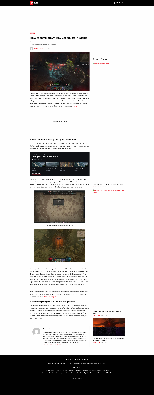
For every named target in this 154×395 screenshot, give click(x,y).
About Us (60, 2)
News (41, 3)
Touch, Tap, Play (84, 373)
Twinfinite (58, 370)
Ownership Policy (92, 363)
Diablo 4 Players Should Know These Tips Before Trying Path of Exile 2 (108, 339)
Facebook (70, 359)
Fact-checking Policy (80, 363)
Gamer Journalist (46, 373)
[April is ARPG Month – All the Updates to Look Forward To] (109, 249)
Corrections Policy (59, 363)
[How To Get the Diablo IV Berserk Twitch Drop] (109, 123)
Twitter (78, 359)
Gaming (32, 33)
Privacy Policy (102, 363)
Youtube (85, 359)
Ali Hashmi (96, 187)
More (61, 3)
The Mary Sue (75, 373)
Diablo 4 (75, 106)
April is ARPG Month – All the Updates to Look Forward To (107, 312)
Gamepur (65, 370)
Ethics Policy (69, 363)
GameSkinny (55, 373)
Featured (46, 3)
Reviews (55, 3)
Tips (51, 3)
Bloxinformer (101, 373)
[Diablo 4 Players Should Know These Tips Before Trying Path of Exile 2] (109, 327)
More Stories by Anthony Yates (52, 344)
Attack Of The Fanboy (75, 370)
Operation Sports (65, 373)
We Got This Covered (95, 370)
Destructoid (106, 370)
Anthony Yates (38, 48)
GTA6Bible (109, 373)
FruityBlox (93, 373)
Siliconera (85, 370)
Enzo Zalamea (96, 315)
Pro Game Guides (49, 370)
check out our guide (50, 297)
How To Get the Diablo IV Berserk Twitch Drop (108, 185)
